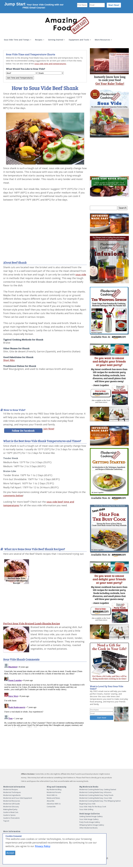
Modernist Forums (54, 792)
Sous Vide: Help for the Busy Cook (92, 806)
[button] (17, 39)
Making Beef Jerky (10, 809)
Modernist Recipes (10, 789)
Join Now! (48, 428)
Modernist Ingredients (12, 795)
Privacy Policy (42, 846)
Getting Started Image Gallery (91, 816)
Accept (10, 852)
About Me (50, 801)
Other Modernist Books (88, 828)
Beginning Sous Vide (87, 804)
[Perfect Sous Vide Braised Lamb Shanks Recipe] (16, 571)
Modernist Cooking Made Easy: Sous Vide (95, 798)
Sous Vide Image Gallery (89, 819)
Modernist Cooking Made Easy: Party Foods (96, 795)
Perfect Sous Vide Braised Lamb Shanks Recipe (31, 623)
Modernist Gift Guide (11, 804)
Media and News (53, 798)
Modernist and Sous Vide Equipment (17, 798)
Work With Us (52, 795)
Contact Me (51, 806)
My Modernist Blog (54, 789)
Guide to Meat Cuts (10, 812)
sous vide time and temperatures (50, 63)
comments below (13, 495)
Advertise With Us (54, 804)
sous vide (80, 274)
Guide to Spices (9, 815)
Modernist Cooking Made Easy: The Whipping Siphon (100, 801)
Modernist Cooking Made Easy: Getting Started (97, 789)
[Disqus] (45, 694)
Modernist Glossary (11, 806)
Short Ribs (9, 360)
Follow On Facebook (23, 430)
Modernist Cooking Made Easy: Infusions (95, 792)
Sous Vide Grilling (86, 809)
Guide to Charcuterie (11, 818)
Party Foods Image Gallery (89, 822)
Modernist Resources (11, 801)
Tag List (6, 821)
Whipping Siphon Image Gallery (91, 825)
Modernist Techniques (12, 792)
